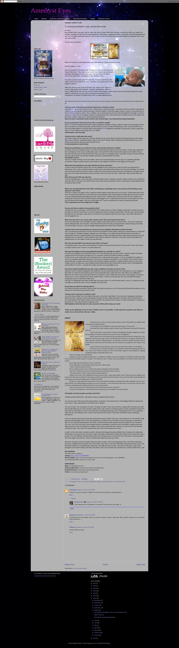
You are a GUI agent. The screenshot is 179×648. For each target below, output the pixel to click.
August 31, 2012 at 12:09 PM (86, 490)
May (95, 625)
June (96, 623)
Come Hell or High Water (89, 481)
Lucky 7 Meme (39, 314)
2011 (94, 638)
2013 (94, 596)
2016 (94, 588)
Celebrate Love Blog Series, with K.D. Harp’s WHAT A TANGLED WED (50, 351)
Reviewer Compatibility (48, 373)
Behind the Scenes (104, 18)
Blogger (108, 643)
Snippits (92, 18)
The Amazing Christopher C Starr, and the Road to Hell (110, 612)
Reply (71, 495)
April (95, 627)
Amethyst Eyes (51, 10)
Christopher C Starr (75, 481)
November (97, 603)
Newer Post (69, 565)
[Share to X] (98, 479)
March (96, 630)
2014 (94, 593)
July (95, 620)
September (97, 607)
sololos (96, 643)
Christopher (73, 490)
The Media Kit (38, 384)
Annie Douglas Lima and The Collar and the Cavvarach (50, 337)
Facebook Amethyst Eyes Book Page (45, 576)
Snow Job (37, 85)
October (97, 605)
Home (36, 18)
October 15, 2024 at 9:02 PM (85, 527)
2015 (94, 591)
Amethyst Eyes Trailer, (40, 87)
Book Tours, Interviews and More (60, 18)
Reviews (44, 18)
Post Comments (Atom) (80, 568)
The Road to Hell (120, 481)
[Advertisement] (45, 33)
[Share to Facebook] (100, 479)
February (97, 632)
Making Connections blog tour (105, 481)
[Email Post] (91, 479)
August (96, 610)
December (97, 600)
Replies (73, 498)
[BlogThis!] (97, 479)
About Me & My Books (80, 18)
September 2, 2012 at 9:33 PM (86, 515)
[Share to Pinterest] (102, 479)
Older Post (140, 565)
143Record (72, 527)
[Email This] (95, 479)
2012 (94, 598)
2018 (94, 586)
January (97, 635)
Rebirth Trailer (38, 89)
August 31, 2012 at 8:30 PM (94, 502)
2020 (94, 583)
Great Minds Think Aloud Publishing (104, 617)
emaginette (72, 515)
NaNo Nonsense (99, 614)
